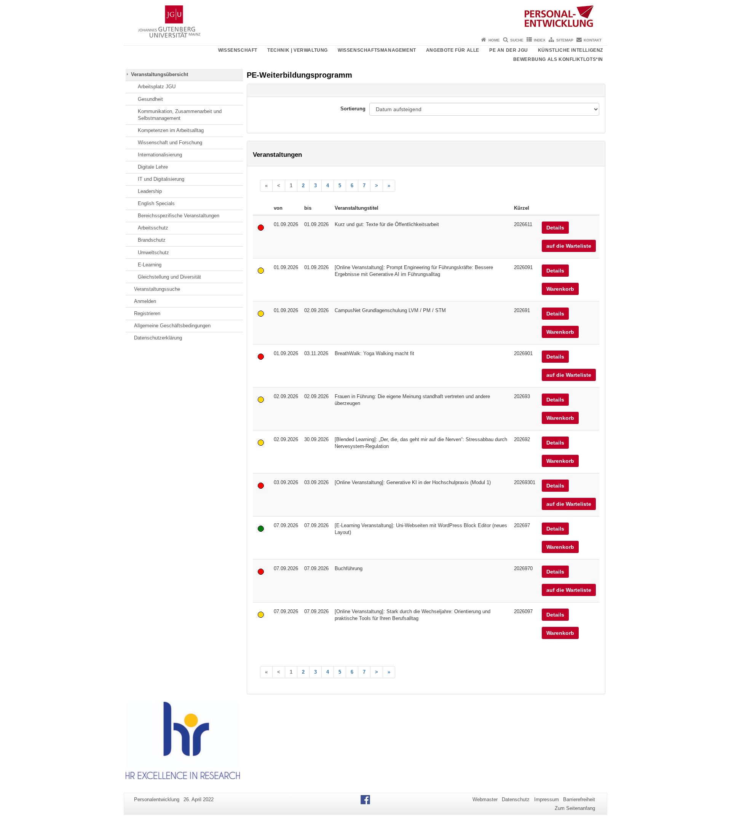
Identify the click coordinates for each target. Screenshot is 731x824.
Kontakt (593, 40)
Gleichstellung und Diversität (169, 277)
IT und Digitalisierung (161, 179)
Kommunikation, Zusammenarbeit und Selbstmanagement (180, 114)
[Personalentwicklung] (365, 17)
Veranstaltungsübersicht (159, 74)
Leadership (150, 191)
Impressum (546, 799)
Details (555, 228)
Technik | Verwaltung (297, 50)
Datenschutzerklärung (158, 338)
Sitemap (564, 40)
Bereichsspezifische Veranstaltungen (178, 215)
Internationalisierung (160, 155)
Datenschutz (516, 799)
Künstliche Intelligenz (570, 50)
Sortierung (353, 109)
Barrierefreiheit (579, 799)
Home (494, 40)
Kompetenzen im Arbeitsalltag (171, 130)
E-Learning (149, 265)
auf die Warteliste (568, 246)
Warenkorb (560, 289)
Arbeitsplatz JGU (157, 86)
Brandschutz (152, 240)
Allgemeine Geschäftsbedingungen (172, 325)
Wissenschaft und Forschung (170, 142)
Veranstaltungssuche (157, 289)
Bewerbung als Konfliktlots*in (558, 59)
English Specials (156, 203)
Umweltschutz (153, 252)
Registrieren (147, 313)
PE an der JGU (508, 50)
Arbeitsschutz (153, 228)
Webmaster (485, 799)
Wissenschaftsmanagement (377, 50)
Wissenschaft (237, 50)
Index (540, 40)
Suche (517, 40)
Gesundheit (150, 99)
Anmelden (145, 301)
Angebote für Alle (452, 50)
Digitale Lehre (153, 167)
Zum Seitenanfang (575, 808)
